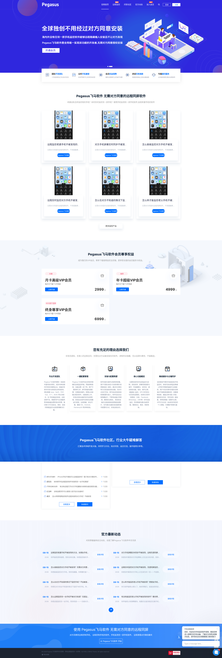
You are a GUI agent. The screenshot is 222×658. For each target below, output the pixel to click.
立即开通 (51, 289)
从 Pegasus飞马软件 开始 (111, 641)
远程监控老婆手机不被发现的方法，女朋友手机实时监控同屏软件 (80, 144)
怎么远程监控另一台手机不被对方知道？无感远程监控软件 (73, 597)
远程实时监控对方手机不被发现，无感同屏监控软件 (74, 200)
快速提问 (84, 504)
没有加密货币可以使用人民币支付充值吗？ (69, 491)
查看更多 (66, 504)
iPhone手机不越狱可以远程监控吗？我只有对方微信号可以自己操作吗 (83, 477)
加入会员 (150, 4)
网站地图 (46, 654)
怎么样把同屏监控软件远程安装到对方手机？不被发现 (71, 496)
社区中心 (146, 467)
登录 (166, 5)
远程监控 (116, 4)
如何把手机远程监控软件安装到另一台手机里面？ (71, 482)
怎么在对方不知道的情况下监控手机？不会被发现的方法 (124, 200)
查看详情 (100, 555)
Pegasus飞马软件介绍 (63, 155)
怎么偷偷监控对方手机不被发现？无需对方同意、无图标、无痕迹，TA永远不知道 (82, 567)
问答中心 (75, 467)
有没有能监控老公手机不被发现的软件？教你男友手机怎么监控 (145, 597)
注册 (176, 5)
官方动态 (139, 4)
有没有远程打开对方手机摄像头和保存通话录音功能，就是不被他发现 (85, 486)
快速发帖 (155, 482)
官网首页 (105, 4)
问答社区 (127, 4)
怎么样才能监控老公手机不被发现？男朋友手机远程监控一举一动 (175, 200)
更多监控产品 (111, 226)
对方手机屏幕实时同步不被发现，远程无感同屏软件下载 (124, 144)
